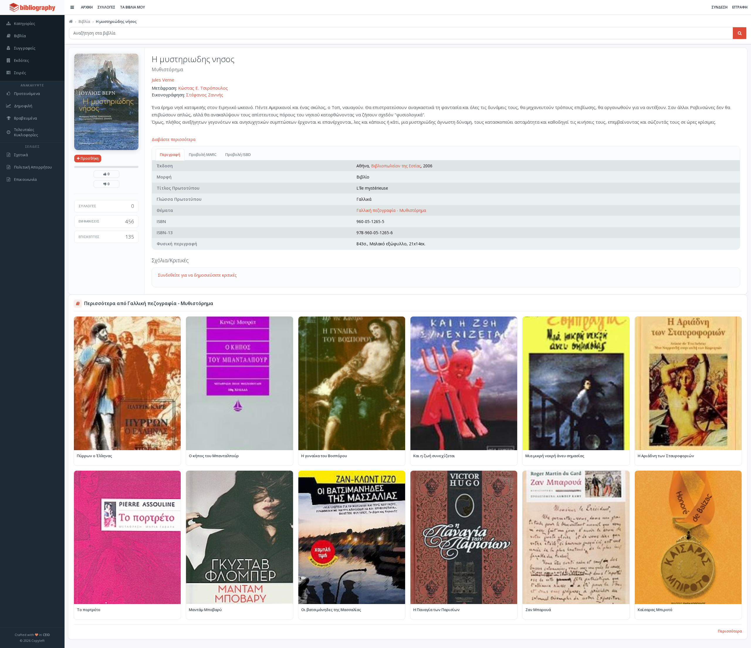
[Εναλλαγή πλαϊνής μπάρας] (72, 7)
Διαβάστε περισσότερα (173, 139)
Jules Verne (163, 80)
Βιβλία (84, 21)
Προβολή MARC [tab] (202, 154)
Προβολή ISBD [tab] (238, 154)
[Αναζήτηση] (739, 33)
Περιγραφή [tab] (170, 154)
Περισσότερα (730, 631)
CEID (46, 634)
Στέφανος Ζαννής (204, 95)
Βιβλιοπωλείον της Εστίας (396, 166)
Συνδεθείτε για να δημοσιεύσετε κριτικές (197, 275)
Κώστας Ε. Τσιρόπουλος (203, 88)
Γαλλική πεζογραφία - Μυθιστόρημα (391, 210)
